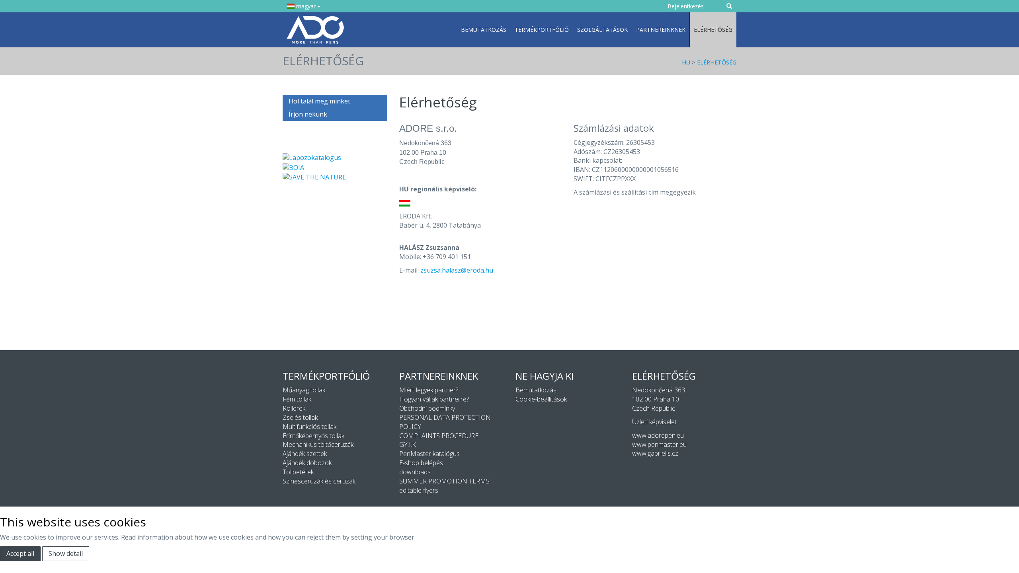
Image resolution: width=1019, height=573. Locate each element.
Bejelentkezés (686, 6)
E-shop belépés (421, 462)
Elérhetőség (713, 29)
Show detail (66, 553)
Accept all (20, 553)
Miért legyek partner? (428, 390)
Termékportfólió (542, 29)
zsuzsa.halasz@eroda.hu (456, 270)
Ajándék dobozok (307, 462)
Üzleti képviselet (654, 421)
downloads (415, 472)
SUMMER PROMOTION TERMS (444, 481)
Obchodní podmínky (427, 408)
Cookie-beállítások (541, 399)
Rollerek (294, 408)
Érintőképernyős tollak (313, 435)
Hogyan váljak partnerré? (434, 399)
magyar (306, 6)
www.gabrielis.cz (655, 453)
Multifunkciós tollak (309, 426)
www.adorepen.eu (658, 435)
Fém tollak (297, 399)
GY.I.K (407, 444)
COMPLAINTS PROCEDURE (438, 435)
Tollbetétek (298, 472)
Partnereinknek (660, 29)
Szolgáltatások (602, 29)
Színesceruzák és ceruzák (319, 481)
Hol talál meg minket (319, 101)
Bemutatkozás (483, 29)
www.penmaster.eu (659, 444)
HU (686, 62)
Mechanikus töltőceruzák (318, 444)
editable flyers (418, 490)
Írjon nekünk (308, 114)
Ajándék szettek (305, 453)
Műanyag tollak (304, 390)
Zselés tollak (300, 417)
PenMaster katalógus (429, 453)
